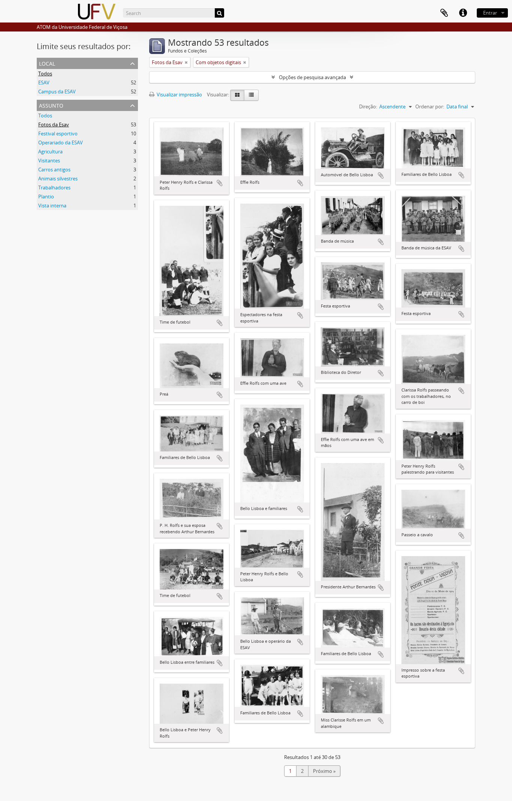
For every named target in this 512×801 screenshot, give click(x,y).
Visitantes (49, 160)
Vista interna (52, 205)
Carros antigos (54, 169)
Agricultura (50, 151)
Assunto (51, 105)
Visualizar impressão (179, 94)
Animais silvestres (58, 178)
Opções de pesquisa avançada (312, 77)
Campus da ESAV (57, 91)
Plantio (46, 196)
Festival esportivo (58, 133)
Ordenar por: (429, 106)
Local (47, 63)
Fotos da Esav (53, 124)
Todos (45, 73)
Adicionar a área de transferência (219, 183)
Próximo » (324, 771)
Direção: (368, 106)
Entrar (490, 12)
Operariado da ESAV (60, 142)
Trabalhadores (54, 187)
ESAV (43, 82)
